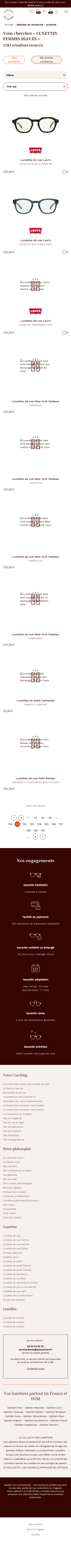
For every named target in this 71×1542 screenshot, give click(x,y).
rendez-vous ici (35, 5)
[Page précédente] (21, 818)
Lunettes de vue (11, 1235)
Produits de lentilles (13, 1326)
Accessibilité (9, 1209)
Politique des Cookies (14, 1192)
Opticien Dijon (56, 1416)
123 (32, 824)
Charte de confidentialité (16, 1196)
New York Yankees (35, 403)
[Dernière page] (42, 837)
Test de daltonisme (13, 1127)
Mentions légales (12, 1187)
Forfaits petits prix (13, 1253)
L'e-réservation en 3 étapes (17, 1114)
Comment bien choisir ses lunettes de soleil (26, 1084)
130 (43, 830)
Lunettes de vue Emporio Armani (20, 1282)
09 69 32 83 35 (35, 1346)
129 (35, 830)
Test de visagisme (12, 1118)
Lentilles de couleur (13, 1322)
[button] (50, 11)
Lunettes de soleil (12, 1261)
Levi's (35, 161)
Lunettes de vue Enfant (15, 1248)
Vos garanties (10, 1175)
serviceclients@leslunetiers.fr (35, 1349)
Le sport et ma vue (13, 1088)
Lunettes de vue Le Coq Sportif (19, 1287)
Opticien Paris (14, 1407)
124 (39, 824)
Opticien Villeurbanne (34, 1416)
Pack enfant (9, 1213)
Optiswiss (35, 702)
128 (28, 830)
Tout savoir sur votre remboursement (23, 1101)
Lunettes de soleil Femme (17, 1265)
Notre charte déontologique (17, 1183)
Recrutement (10, 1166)
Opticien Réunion (49, 1425)
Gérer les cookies (12, 1217)
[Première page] (14, 818)
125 (46, 824)
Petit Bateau (35, 780)
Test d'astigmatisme (13, 1139)
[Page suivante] (35, 837)
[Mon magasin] (44, 11)
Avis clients (9, 1205)
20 (42, 817)
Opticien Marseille (34, 1407)
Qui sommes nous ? (13, 1157)
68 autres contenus (46, 59)
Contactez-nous (11, 1162)
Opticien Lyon (54, 1407)
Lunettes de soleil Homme (17, 1270)
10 (35, 817)
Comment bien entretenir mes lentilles (23, 1109)
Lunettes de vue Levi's (15, 1291)
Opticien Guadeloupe (25, 1425)
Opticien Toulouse (13, 1412)
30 (50, 817)
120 (10, 824)
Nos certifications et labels (17, 1170)
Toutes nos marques (14, 1300)
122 (25, 824)
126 (54, 824)
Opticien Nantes (34, 1412)
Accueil (9, 24)
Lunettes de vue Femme (16, 1240)
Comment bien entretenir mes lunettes (23, 1105)
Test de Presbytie (12, 1131)
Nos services (10, 1179)
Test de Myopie (11, 1135)
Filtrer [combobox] (10, 75)
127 (61, 824)
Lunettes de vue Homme (16, 1244)
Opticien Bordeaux (56, 1412)
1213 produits (14, 59)
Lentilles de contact (13, 1318)
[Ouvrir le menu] (66, 11)
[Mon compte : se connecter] (56, 11)
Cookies (35, 1534)
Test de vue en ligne (13, 1122)
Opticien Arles (13, 1416)
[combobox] (35, 86)
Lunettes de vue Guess (15, 1274)
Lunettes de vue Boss (14, 1278)
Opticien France (58, 1420)
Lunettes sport (11, 1257)
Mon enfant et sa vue (14, 1092)
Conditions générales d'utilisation (21, 1200)
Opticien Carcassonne (36, 1420)
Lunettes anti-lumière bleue (18, 1295)
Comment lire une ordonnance (19, 1097)
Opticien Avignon (13, 1420)
